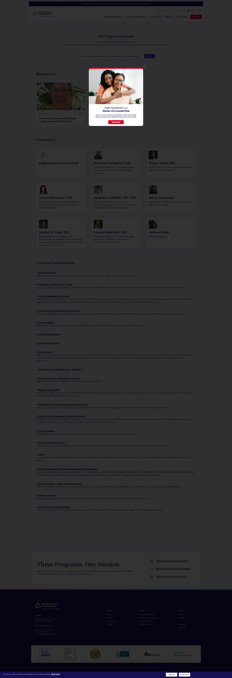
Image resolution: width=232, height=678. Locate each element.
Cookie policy (55, 674)
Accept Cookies (184, 674)
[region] (116, 675)
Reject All (171, 674)
